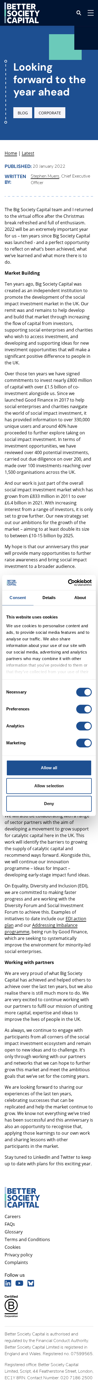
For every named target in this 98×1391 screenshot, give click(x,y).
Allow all (49, 767)
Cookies (13, 1247)
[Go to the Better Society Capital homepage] (22, 13)
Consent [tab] (18, 597)
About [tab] (80, 597)
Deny (49, 803)
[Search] (78, 12)
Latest (28, 153)
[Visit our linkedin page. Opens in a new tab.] (8, 1283)
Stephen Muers (45, 176)
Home (11, 153)
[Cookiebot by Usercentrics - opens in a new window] (69, 582)
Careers (13, 1216)
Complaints (16, 1262)
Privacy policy (18, 1255)
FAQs (10, 1224)
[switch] (84, 709)
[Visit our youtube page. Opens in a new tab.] (19, 1283)
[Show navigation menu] (91, 13)
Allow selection (49, 785)
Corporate (50, 112)
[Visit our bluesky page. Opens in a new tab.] (30, 1283)
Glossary (14, 1232)
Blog (23, 112)
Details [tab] (49, 597)
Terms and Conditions (27, 1239)
